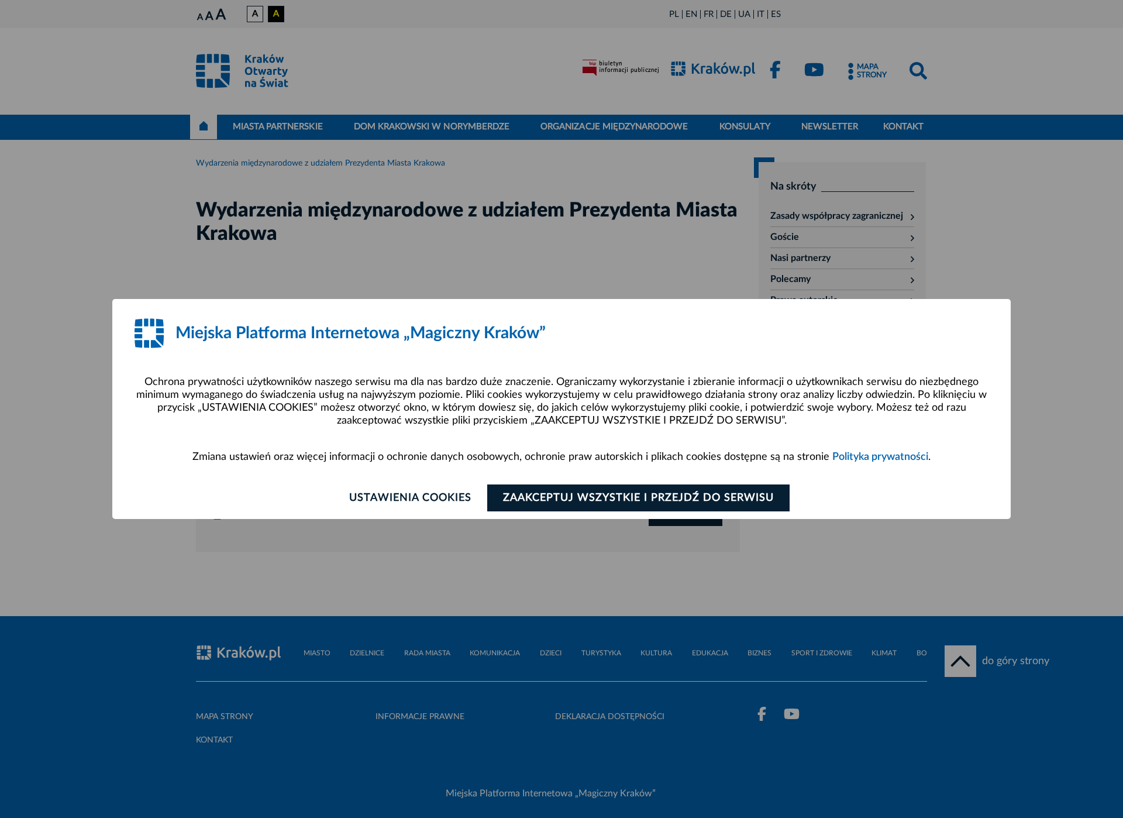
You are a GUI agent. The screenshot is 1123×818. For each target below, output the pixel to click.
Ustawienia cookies (410, 498)
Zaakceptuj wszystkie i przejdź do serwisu (638, 498)
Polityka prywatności (880, 457)
